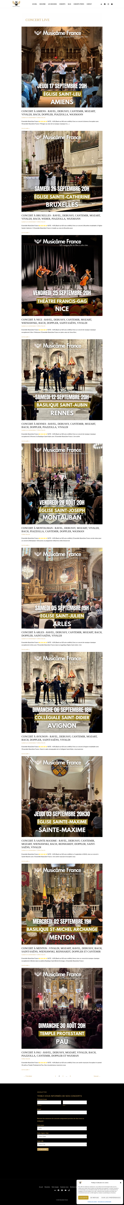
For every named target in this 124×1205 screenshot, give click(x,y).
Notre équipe (55, 1187)
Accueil (34, 4)
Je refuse (94, 1197)
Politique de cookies (92, 1201)
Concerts (62, 4)
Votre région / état (42, 1133)
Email (39, 1109)
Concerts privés (79, 4)
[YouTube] (112, 4)
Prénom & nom (42, 1099)
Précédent (28, 1076)
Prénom (39, 1105)
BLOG (69, 4)
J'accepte (83, 1197)
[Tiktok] (69, 1190)
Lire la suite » (26, 128)
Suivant (97, 1076)
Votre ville (40, 1141)
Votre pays (40, 1125)
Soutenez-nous (64, 1187)
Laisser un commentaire (29, 117)
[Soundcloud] (101, 4)
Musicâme (43, 4)
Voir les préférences (111, 1197)
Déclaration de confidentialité (104, 1201)
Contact (89, 4)
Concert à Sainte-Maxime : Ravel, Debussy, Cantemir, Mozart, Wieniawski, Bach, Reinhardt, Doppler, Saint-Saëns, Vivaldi (58, 844)
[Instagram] (108, 4)
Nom (64, 1105)
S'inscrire (43, 1149)
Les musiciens (52, 4)
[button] (120, 1183)
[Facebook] (105, 4)
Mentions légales (74, 1187)
